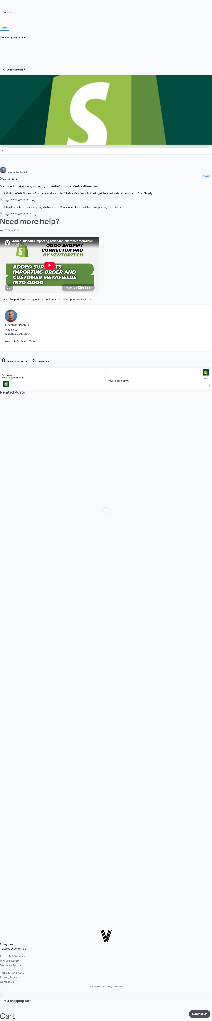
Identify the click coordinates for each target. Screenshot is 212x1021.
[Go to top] (1, 993)
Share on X (43, 361)
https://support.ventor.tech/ (75, 299)
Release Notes (10, 16)
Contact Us (8, 12)
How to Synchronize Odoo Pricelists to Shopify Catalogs (53, 896)
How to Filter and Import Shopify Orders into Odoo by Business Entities (66, 630)
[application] (199, 1015)
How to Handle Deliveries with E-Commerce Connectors (52, 499)
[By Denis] (6, 484)
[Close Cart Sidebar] (4, 1005)
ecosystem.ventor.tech (17, 333)
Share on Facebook (17, 361)
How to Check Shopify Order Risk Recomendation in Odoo (54, 765)
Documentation (11, 8)
